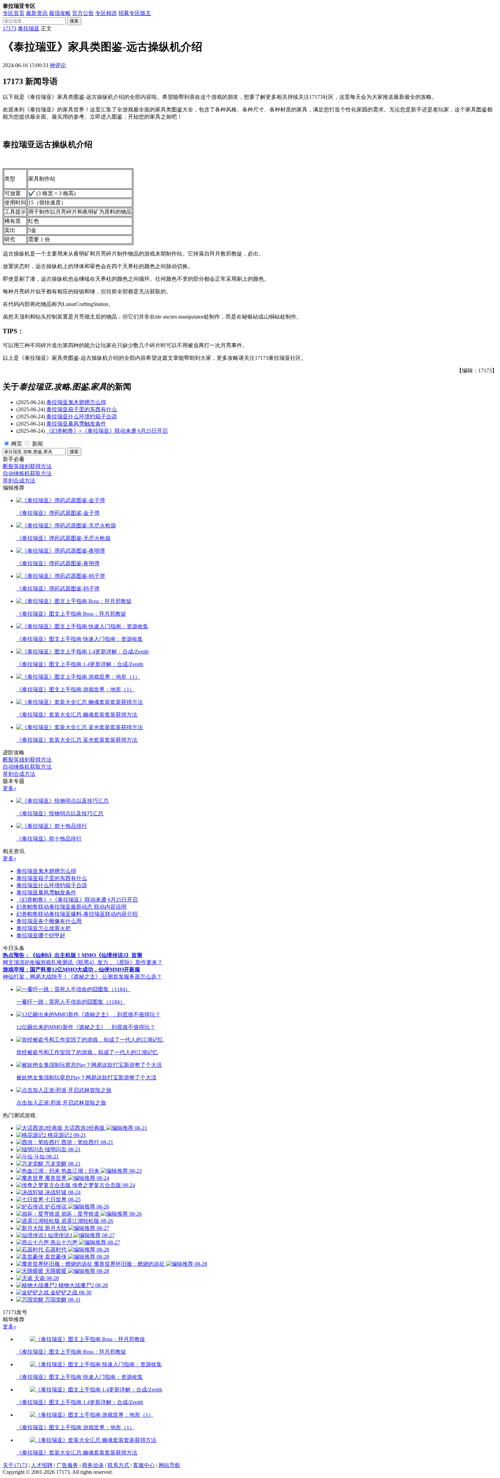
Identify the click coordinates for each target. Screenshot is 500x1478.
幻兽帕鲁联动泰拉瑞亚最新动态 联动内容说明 (71, 907)
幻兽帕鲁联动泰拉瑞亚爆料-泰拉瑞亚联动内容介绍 (77, 914)
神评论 (58, 65)
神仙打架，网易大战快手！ (35, 977)
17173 (9, 28)
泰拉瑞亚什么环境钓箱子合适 (81, 416)
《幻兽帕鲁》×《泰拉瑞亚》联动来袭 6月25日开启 (107, 431)
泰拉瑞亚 (28, 28)
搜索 (74, 21)
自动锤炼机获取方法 (27, 473)
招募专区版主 (134, 13)
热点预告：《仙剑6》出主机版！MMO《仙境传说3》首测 (72, 955)
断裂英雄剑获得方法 (27, 466)
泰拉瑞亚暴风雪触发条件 (76, 424)
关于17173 (15, 1465)
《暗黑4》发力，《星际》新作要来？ (118, 962)
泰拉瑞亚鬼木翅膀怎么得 (76, 402)
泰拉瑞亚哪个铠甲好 (40, 935)
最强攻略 (60, 13)
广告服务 (67, 1465)
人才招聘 (42, 1465)
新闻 (37, 444)
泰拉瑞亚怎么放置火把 (43, 928)
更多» (9, 788)
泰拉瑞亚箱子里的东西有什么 (81, 409)
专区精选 (106, 13)
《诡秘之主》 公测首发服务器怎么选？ (115, 977)
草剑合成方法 (19, 480)
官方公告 (83, 13)
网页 (16, 444)
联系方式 (118, 1465)
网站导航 (169, 1465)
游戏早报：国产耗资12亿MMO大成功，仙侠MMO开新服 (71, 969)
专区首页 (13, 13)
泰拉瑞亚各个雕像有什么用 (49, 921)
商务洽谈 (93, 1465)
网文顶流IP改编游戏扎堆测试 (38, 962)
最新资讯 (37, 13)
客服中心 (144, 1465)
